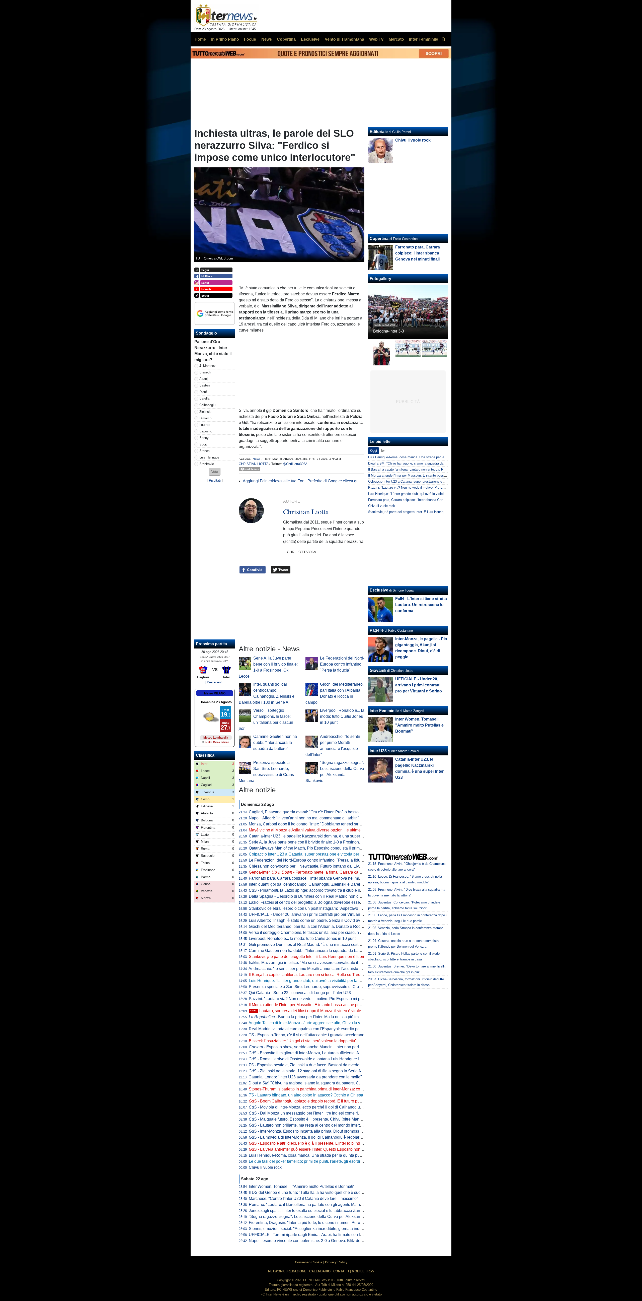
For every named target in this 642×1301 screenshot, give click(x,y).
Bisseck (205, 372)
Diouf (203, 392)
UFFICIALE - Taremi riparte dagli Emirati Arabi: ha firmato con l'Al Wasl (311, 1234)
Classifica (205, 755)
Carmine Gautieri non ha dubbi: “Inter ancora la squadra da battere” (275, 742)
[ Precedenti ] (214, 682)
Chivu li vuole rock (265, 1167)
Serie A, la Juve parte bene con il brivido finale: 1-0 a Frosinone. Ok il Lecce (316, 842)
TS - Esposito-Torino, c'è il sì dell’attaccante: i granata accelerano (306, 1035)
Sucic (203, 444)
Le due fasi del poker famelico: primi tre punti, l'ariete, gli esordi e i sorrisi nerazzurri (322, 1161)
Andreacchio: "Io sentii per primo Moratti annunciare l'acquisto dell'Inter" (312, 968)
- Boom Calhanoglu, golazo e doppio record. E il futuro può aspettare (314, 1101)
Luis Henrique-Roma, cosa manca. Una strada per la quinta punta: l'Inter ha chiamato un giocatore (336, 1155)
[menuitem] (443, 39)
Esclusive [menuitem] (310, 39)
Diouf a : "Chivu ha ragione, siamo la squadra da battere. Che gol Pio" (313, 1083)
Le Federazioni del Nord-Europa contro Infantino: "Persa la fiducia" (342, 664)
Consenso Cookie (308, 1262)
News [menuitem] (266, 39)
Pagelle (377, 630)
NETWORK (276, 1271)
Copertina (379, 238)
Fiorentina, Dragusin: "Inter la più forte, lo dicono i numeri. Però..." (307, 1222)
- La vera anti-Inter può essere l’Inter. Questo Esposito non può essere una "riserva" (327, 1149)
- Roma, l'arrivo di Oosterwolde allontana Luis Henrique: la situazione (314, 1059)
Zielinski (205, 412)
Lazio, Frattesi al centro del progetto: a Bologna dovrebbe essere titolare (312, 902)
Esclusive (379, 590)
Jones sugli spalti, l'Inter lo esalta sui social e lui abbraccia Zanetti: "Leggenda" (318, 1210)
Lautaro (204, 425)
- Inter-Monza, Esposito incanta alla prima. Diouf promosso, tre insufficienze (320, 1131)
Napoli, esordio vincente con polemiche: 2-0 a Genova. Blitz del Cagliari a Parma (320, 1241)
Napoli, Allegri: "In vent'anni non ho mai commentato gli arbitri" (304, 818)
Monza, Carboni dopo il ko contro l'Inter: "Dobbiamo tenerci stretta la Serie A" (317, 824)
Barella (204, 398)
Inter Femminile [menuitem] (423, 39)
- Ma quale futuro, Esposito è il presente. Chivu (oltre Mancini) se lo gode (317, 1119)
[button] (214, 472)
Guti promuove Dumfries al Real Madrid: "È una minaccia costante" (308, 944)
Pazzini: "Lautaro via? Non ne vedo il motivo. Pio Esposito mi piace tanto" (314, 999)
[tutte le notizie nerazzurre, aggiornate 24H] (226, 15)
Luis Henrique (209, 457)
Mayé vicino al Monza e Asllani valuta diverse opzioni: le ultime (305, 830)
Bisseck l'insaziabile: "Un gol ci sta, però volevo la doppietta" (303, 1041)
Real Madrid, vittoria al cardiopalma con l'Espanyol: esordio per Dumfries (313, 1029)
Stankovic (206, 464)
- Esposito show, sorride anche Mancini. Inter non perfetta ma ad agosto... (321, 1047)
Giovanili (378, 670)
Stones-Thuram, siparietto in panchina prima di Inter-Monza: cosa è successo (317, 1089)
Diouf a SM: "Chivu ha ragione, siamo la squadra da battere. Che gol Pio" (421, 463)
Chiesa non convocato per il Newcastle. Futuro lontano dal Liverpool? (310, 866)
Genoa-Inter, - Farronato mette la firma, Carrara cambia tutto (312, 872)
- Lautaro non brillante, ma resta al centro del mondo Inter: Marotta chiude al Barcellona (330, 1125)
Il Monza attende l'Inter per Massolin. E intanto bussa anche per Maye (310, 1005)
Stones (204, 451)
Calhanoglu (207, 405)
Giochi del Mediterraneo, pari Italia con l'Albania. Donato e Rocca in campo (315, 926)
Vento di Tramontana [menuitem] (344, 39)
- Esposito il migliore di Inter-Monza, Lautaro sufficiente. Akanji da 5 (312, 1053)
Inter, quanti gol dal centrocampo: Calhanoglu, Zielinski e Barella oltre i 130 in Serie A (324, 884)
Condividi (255, 570)
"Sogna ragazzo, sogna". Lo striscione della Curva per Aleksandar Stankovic (316, 1216)
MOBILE (358, 1271)
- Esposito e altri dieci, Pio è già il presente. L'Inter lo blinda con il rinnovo (318, 1143)
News (257, 459)
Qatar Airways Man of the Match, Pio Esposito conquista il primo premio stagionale (322, 848)
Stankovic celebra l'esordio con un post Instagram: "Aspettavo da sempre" (314, 908)
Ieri (383, 450)
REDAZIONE (296, 1271)
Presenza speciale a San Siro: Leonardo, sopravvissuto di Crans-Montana (314, 987)
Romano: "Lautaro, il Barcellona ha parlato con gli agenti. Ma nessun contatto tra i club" (326, 1204)
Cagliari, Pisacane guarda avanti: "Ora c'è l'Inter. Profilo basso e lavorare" (314, 812)
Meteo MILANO (214, 693)
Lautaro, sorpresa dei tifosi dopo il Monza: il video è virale (305, 1011)
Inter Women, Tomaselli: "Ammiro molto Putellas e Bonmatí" (302, 1186)
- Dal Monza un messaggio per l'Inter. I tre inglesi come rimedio (309, 1113)
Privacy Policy (336, 1262)
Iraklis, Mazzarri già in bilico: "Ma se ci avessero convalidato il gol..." (309, 962)
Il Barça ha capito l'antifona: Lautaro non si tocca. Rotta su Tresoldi (308, 974)
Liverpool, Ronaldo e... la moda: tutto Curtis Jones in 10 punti (342, 716)
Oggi (373, 450)
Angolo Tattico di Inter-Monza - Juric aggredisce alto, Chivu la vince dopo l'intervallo (323, 1023)
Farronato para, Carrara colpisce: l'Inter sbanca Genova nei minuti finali (312, 878)
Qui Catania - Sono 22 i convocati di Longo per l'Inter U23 (300, 993)
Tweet (282, 570)
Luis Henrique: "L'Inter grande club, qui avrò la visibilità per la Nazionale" (313, 981)
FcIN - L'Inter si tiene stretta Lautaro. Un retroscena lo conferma (421, 605)
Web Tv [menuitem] (376, 39)
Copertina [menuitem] (286, 39)
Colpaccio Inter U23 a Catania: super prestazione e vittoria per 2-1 (307, 854)
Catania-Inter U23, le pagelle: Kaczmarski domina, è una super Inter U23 (313, 836)
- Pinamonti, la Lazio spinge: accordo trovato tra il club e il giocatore (313, 890)
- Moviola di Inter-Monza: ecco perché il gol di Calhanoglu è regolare (314, 1107)
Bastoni (204, 385)
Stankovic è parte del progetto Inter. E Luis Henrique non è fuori (306, 956)
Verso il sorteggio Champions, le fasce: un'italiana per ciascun (307, 932)
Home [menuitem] (200, 39)
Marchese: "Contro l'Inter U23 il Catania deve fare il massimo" (303, 1198)
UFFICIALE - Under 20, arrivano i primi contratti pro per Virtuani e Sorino (313, 914)
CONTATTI (341, 1271)
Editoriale (379, 131)
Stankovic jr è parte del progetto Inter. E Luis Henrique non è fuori (415, 512)
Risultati (215, 480)
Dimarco (205, 418)
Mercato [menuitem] (396, 39)
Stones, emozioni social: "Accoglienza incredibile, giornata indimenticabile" (315, 1228)
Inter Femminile (384, 710)
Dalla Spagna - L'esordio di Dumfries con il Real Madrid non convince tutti (314, 896)
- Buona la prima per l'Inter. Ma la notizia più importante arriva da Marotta (326, 1017)
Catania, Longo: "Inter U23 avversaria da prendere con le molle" (305, 1077)
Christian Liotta (253, 464)
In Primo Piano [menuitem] (225, 39)
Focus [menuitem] (250, 39)
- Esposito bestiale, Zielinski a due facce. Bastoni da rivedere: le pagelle (315, 1065)
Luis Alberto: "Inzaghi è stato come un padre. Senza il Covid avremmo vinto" (316, 920)
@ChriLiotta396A (295, 464)
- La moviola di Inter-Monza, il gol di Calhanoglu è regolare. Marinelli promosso (323, 1137)
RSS (370, 1271)
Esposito (205, 431)
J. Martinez (207, 366)
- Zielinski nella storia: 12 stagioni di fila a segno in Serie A (305, 1071)
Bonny (204, 438)
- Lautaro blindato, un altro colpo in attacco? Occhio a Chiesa (306, 1095)
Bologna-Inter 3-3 (388, 331)
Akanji (203, 379)
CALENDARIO (320, 1271)
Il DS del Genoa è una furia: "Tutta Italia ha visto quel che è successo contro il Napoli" (324, 1192)
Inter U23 (378, 751)
